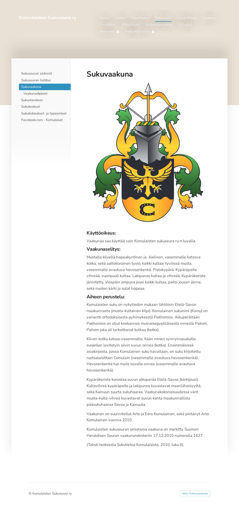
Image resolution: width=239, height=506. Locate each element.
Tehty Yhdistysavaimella (195, 493)
